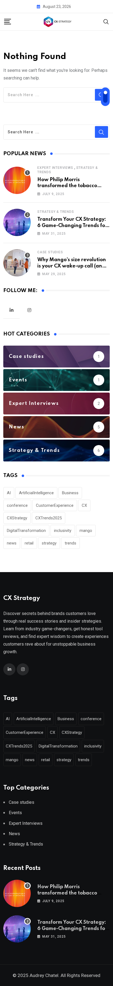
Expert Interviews (55, 168)
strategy (49, 543)
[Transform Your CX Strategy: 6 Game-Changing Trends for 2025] (17, 222)
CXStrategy (17, 518)
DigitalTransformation (26, 530)
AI (9, 492)
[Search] (106, 21)
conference (17, 505)
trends (70, 543)
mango (86, 530)
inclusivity (62, 530)
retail (29, 543)
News (14, 833)
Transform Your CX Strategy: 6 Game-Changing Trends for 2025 (72, 225)
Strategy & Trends (55, 212)
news (11, 543)
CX (84, 505)
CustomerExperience (55, 505)
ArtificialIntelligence (36, 492)
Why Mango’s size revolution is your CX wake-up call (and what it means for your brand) (73, 266)
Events (15, 812)
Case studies (50, 252)
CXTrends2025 (48, 518)
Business (70, 492)
